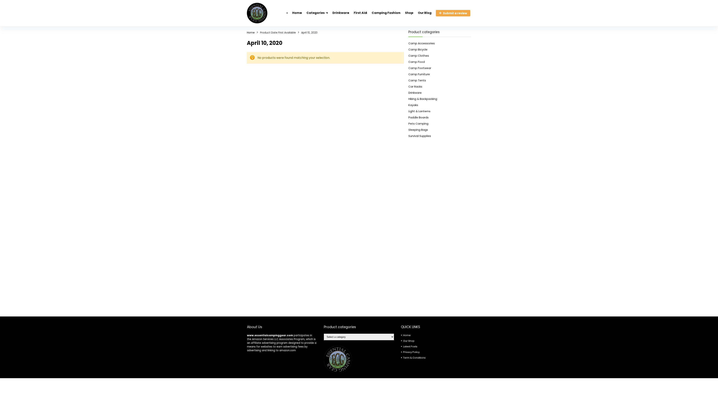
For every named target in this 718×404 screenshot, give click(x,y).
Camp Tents (417, 80)
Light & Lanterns (419, 111)
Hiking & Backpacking (422, 99)
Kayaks (413, 105)
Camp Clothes (418, 56)
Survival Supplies (419, 136)
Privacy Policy (411, 352)
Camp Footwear (419, 68)
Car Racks (415, 86)
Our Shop (409, 341)
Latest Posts (410, 346)
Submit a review (455, 13)
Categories (315, 13)
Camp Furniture (419, 74)
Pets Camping (418, 124)
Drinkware (340, 13)
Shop (409, 13)
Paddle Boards (418, 117)
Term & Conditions (414, 357)
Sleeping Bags (418, 130)
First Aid (360, 13)
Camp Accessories (421, 43)
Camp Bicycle (417, 49)
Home (297, 13)
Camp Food (416, 62)
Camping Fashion (386, 13)
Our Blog (425, 13)
